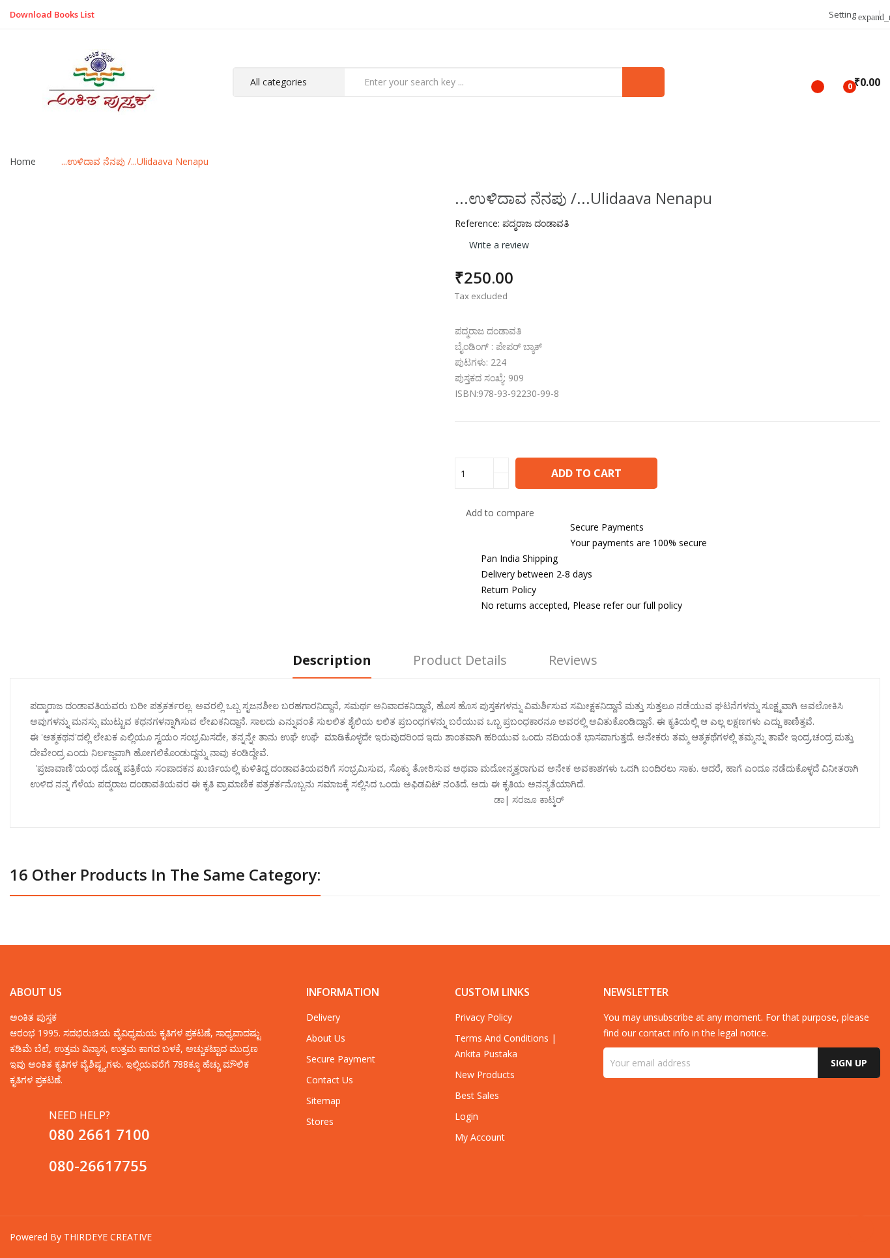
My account (480, 1137)
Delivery (323, 1017)
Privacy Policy (483, 1017)
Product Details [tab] (460, 660)
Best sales (477, 1095)
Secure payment (340, 1059)
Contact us (329, 1080)
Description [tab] (332, 660)
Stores (320, 1121)
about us (325, 1038)
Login (466, 1116)
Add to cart (586, 473)
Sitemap (323, 1100)
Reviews (573, 660)
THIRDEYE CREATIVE (108, 1237)
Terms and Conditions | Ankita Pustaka (505, 1046)
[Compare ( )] (806, 82)
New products (485, 1074)
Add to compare (500, 512)
